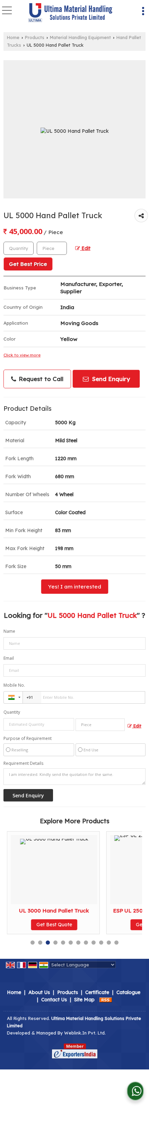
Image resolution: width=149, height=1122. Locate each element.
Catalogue (128, 992)
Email (8, 658)
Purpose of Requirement (27, 738)
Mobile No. (14, 685)
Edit (85, 248)
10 (101, 942)
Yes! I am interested (74, 586)
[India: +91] (13, 697)
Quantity (11, 712)
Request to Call (40, 378)
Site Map (84, 999)
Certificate (97, 992)
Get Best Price (28, 264)
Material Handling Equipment (80, 37)
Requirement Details (23, 763)
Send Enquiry (110, 378)
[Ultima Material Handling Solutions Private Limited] (70, 13)
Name (9, 631)
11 (109, 942)
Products (34, 37)
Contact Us (54, 999)
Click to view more (22, 355)
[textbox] (52, 248)
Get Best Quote (54, 924)
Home (13, 37)
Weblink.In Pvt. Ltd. (85, 1033)
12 (116, 942)
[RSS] (105, 999)
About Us (39, 992)
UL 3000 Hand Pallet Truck (54, 910)
